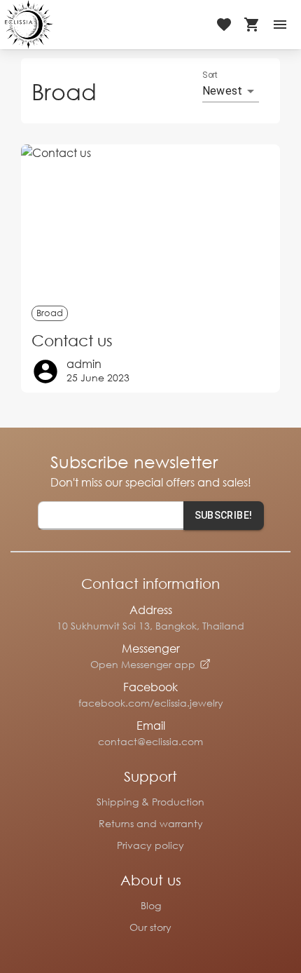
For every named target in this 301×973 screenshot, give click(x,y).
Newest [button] (222, 90)
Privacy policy (150, 845)
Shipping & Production (150, 801)
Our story (151, 927)
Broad (49, 313)
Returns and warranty (151, 823)
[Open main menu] (280, 25)
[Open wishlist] (224, 25)
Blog (151, 905)
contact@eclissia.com (150, 741)
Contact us (72, 340)
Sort (210, 75)
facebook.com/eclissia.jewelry (150, 702)
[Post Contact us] (150, 221)
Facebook (150, 686)
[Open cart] (252, 25)
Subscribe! (224, 515)
